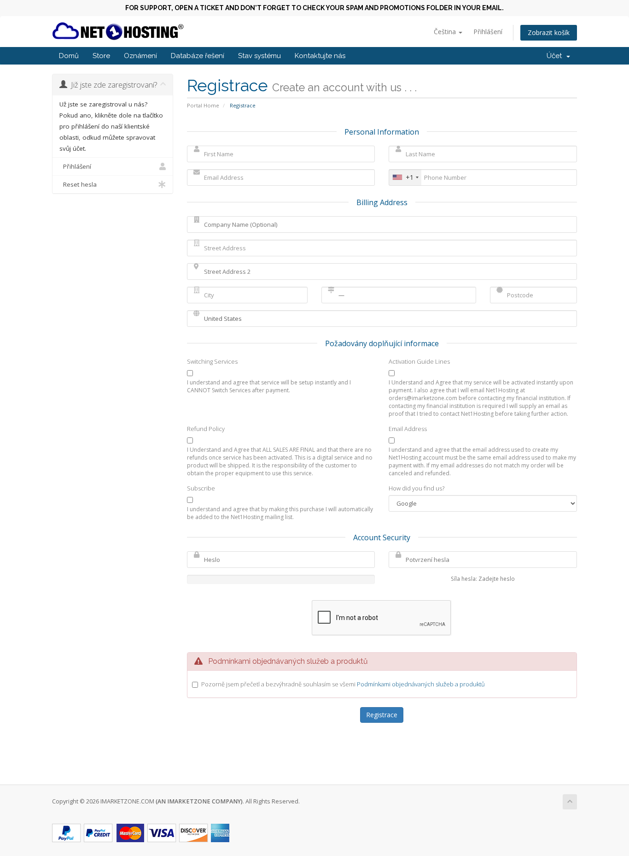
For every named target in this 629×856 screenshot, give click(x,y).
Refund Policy (206, 429)
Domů (69, 56)
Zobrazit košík (549, 32)
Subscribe (201, 488)
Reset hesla (78, 184)
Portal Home (203, 105)
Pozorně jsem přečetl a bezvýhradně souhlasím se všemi (343, 684)
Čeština (446, 31)
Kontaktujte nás (320, 56)
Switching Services (212, 361)
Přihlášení (487, 31)
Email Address (408, 429)
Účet (556, 56)
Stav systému (259, 56)
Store (101, 56)
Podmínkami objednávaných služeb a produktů (421, 684)
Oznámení (140, 56)
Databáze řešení (197, 56)
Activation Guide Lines (419, 361)
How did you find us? (416, 488)
